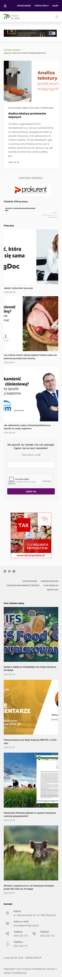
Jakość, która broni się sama (18, 288)
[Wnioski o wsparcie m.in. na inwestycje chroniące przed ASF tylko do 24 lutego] (31, 852)
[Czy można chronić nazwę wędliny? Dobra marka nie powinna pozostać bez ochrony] (31, 323)
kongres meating (49, 581)
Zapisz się (31, 491)
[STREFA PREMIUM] (57, 16)
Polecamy (34, 108)
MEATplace (52, 590)
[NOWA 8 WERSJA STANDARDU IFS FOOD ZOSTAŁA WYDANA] (31, 634)
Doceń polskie (30, 581)
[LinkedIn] (5, 571)
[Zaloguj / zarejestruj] (5, 5)
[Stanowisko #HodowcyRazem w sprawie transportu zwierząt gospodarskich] (31, 780)
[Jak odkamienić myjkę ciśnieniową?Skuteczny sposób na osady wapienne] (31, 393)
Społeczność (24, 6)
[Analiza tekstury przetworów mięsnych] (31, 81)
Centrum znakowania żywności (23, 585)
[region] (30, 33)
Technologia (47, 108)
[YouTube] (14, 571)
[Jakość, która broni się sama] (31, 256)
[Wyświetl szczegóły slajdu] (30, 33)
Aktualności (15, 108)
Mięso (25, 108)
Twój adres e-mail (30, 454)
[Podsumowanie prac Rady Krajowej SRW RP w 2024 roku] (31, 707)
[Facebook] (9, 571)
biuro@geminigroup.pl (26, 925)
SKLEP (55, 6)
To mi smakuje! (50, 585)
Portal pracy (42, 6)
